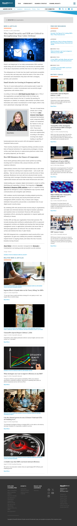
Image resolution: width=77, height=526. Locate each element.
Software (40, 329)
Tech (19, 3)
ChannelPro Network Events (25, 489)
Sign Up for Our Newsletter (11, 505)
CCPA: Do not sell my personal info (64, 506)
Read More (7, 299)
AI (14, 9)
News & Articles (10, 26)
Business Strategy (41, 3)
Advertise (36, 490)
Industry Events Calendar (25, 492)
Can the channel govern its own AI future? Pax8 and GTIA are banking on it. (23, 418)
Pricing (33, 9)
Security (25, 254)
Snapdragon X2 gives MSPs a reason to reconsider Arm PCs (60, 162)
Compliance (19, 9)
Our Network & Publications (11, 498)
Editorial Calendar (12, 496)
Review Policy (63, 496)
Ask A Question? (11, 511)
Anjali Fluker (15, 292)
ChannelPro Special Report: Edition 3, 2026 (18, 333)
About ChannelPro (12, 490)
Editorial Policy (64, 503)
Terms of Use (63, 498)
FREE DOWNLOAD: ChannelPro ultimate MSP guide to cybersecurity (61, 196)
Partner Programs (12, 287)
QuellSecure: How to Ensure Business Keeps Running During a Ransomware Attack (62, 43)
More (38, 9)
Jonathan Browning (16, 464)
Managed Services (17, 254)
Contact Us (63, 494)
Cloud (28, 328)
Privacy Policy (63, 500)
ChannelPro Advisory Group (11, 501)
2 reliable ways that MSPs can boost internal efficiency (22, 462)
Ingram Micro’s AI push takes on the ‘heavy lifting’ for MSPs (23, 290)
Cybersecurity (27, 3)
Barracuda (36, 246)
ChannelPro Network (17, 335)
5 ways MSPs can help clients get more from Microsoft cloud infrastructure (62, 60)
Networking (20, 329)
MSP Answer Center (27, 370)
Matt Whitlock (60, 165)
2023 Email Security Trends (26, 94)
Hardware (33, 328)
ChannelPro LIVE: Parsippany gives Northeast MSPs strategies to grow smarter (61, 127)
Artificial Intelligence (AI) (10, 286)
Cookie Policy (63, 502)
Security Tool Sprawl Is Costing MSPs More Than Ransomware (61, 33)
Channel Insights (54, 3)
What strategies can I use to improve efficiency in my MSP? (23, 374)
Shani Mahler (7, 246)
